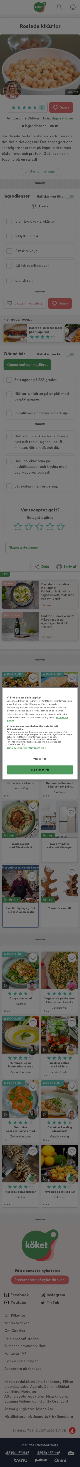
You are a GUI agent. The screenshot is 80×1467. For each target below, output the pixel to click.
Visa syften (39, 759)
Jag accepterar (40, 770)
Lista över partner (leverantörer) (26, 748)
